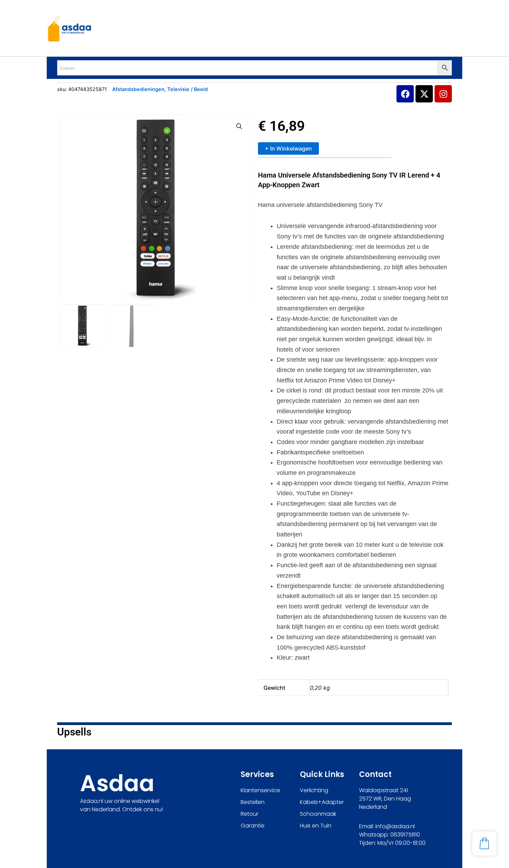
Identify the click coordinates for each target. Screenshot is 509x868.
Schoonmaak (318, 814)
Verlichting (314, 790)
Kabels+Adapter (322, 802)
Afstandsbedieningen (138, 89)
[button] (239, 126)
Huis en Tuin (315, 826)
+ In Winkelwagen (288, 148)
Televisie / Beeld (187, 89)
